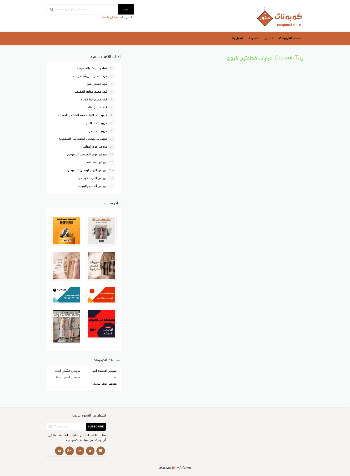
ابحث (126, 9)
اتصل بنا (237, 38)
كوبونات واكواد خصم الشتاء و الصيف (85, 115)
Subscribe (96, 426)
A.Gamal (185, 468)
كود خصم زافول (99, 84)
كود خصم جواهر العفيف (93, 92)
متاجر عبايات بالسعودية (95, 68)
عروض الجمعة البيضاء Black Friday (101, 371)
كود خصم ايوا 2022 (96, 100)
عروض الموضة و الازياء (95, 178)
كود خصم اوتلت (99, 107)
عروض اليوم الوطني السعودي (90, 170)
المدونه (253, 38)
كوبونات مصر (100, 131)
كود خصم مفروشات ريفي (92, 76)
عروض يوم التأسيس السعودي (90, 155)
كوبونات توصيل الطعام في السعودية (86, 139)
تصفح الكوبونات (289, 38)
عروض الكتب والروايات (94, 186)
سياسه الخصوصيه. (77, 440)
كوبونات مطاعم (99, 123)
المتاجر (269, 38)
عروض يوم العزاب (98, 147)
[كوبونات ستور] (280, 17)
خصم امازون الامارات (110, 17)
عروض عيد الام (100, 162)
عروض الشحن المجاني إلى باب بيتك (65, 371)
